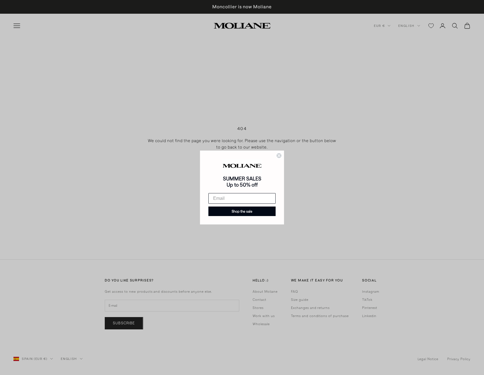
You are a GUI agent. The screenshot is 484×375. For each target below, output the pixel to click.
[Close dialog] (279, 155)
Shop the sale (242, 211)
